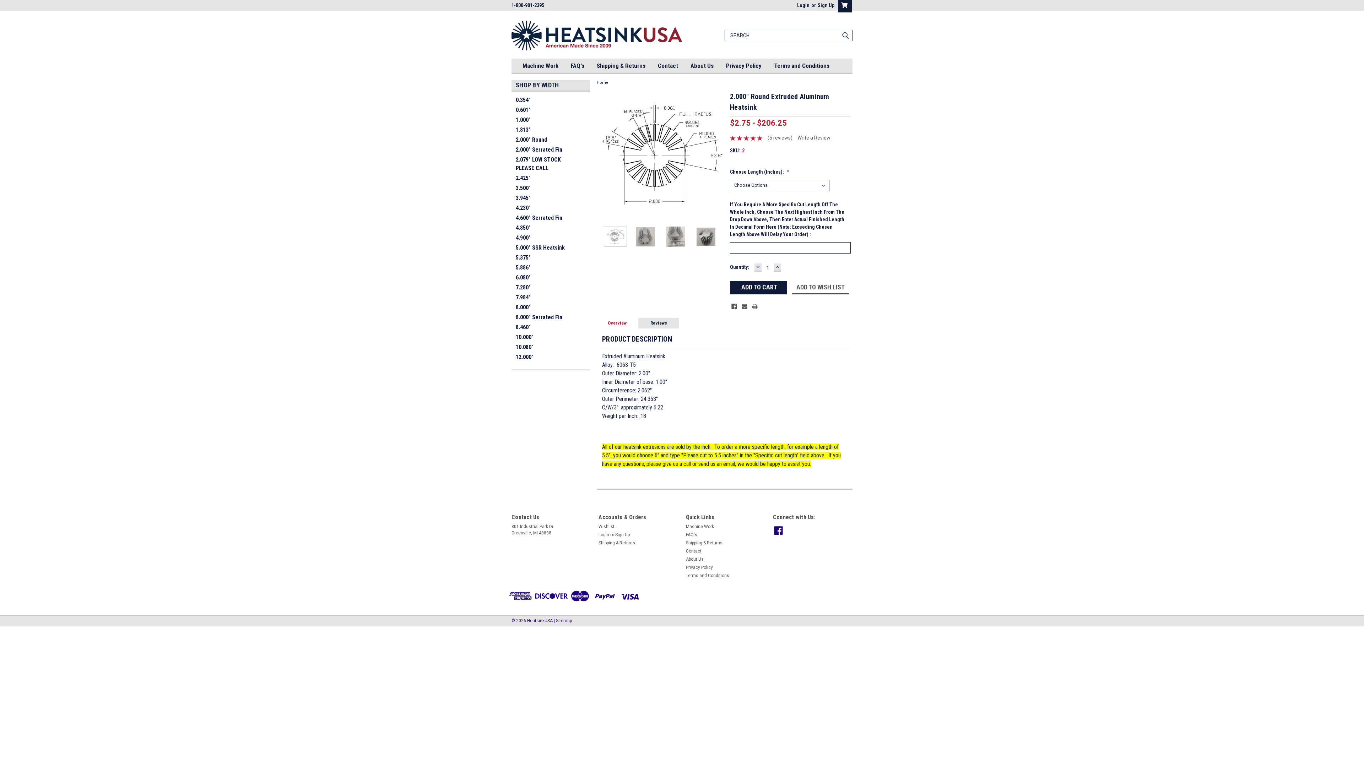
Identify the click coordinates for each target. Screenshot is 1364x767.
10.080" (525, 347)
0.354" (523, 100)
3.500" (523, 188)
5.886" (523, 267)
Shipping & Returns (621, 65)
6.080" (523, 277)
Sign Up (826, 5)
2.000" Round (531, 139)
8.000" (523, 307)
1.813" (523, 129)
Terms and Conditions (801, 65)
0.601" (523, 110)
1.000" (523, 119)
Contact (668, 65)
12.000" (525, 357)
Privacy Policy (744, 65)
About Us (702, 65)
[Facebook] (734, 306)
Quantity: (739, 267)
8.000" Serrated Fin (539, 317)
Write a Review (813, 138)
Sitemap (564, 620)
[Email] (744, 306)
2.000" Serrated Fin (539, 149)
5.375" (523, 257)
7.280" (523, 287)
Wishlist (607, 526)
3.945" (523, 198)
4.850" (523, 227)
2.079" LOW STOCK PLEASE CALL (538, 164)
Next (717, 155)
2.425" (523, 178)
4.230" (523, 208)
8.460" (523, 327)
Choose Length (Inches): (759, 172)
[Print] (755, 306)
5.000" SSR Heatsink (540, 247)
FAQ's (577, 65)
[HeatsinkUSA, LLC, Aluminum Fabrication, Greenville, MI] (52, 645)
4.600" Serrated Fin (539, 217)
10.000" (525, 337)
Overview (617, 323)
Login (803, 5)
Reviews (658, 323)
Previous (604, 155)
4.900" (523, 237)
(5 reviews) (780, 138)
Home (602, 82)
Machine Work (540, 65)
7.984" (523, 297)
